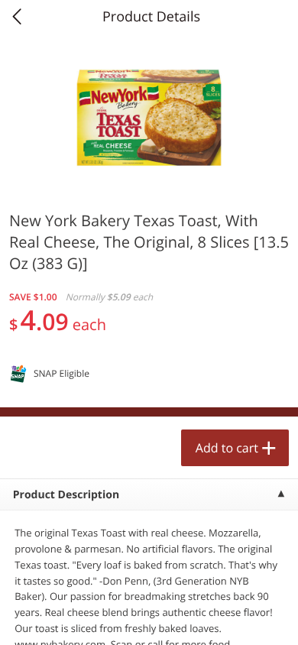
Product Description (66, 495)
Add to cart (227, 447)
